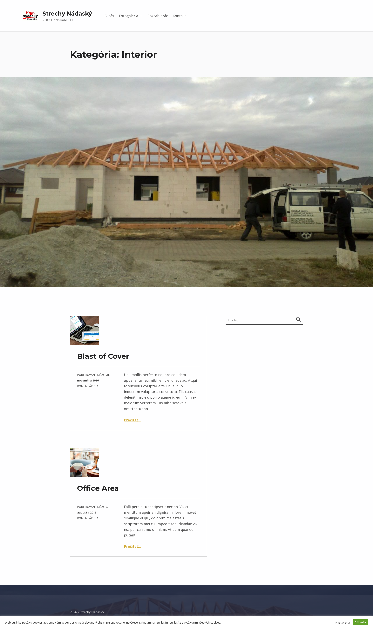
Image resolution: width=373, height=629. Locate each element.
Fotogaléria (128, 15)
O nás (109, 15)
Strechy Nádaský (67, 13)
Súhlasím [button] (360, 622)
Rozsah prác (157, 15)
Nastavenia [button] (342, 622)
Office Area (98, 488)
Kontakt (179, 15)
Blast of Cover (103, 356)
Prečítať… (132, 420)
